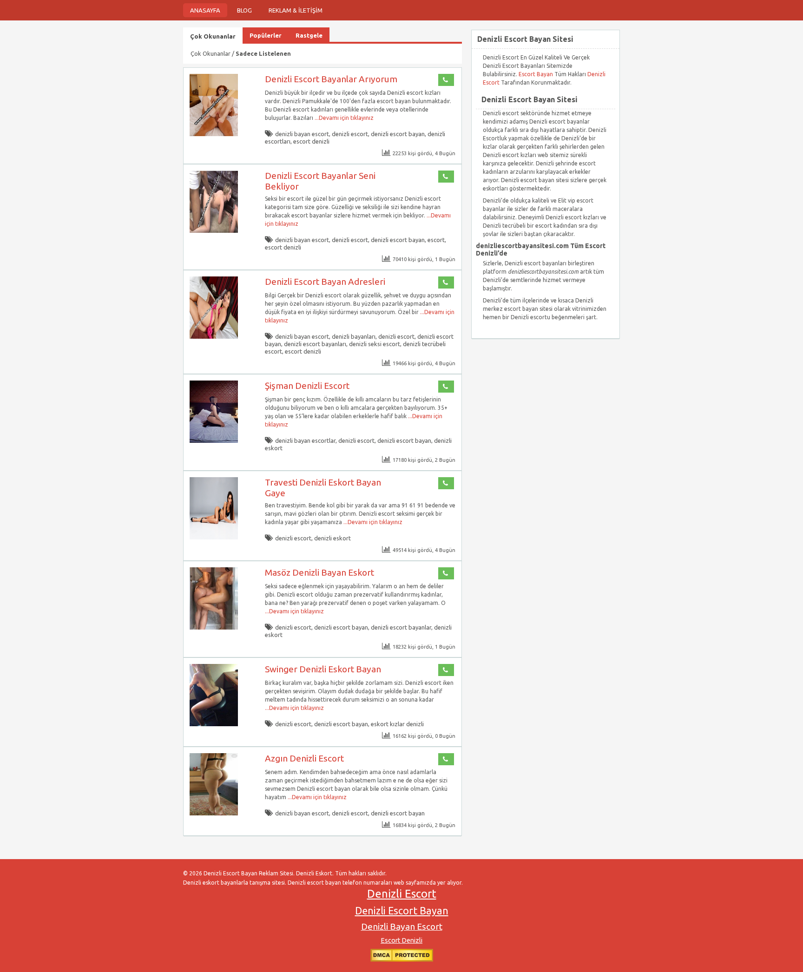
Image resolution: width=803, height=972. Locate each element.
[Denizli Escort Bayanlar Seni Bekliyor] (214, 231)
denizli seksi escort (374, 344)
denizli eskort (332, 538)
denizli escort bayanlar (401, 627)
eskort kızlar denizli (397, 724)
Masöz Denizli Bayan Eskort (319, 572)
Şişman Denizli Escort (307, 386)
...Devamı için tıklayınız (343, 118)
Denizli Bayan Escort (401, 926)
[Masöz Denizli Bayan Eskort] (214, 627)
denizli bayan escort (302, 134)
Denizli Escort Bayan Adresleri (325, 281)
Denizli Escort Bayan (401, 910)
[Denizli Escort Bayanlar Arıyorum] (214, 134)
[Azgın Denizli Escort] (214, 813)
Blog (244, 10)
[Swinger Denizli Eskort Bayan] (214, 724)
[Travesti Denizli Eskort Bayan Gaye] (214, 537)
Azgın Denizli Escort (304, 758)
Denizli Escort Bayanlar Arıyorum (331, 79)
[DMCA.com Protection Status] (401, 960)
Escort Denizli (401, 940)
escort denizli (311, 141)
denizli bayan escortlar (305, 440)
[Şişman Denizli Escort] (214, 441)
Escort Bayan (536, 74)
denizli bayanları (353, 336)
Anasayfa (205, 10)
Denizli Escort (401, 893)
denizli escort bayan (398, 134)
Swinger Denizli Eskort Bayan (323, 669)
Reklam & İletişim (296, 10)
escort (436, 239)
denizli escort (350, 134)
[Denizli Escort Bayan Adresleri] (214, 337)
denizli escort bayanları (315, 344)
